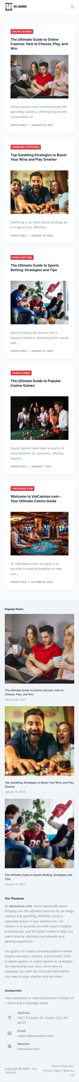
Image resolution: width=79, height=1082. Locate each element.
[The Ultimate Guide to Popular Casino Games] (40, 418)
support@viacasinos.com (35, 1036)
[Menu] (72, 6)
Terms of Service (61, 1066)
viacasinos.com (28, 1049)
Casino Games (21, 373)
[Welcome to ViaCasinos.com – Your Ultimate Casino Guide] (40, 533)
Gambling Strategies (25, 146)
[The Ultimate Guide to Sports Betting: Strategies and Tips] (40, 302)
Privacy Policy (52, 1070)
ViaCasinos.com (22, 488)
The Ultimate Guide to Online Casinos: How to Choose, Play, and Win (39, 43)
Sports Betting (22, 257)
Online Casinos (22, 31)
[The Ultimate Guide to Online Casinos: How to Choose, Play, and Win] (40, 76)
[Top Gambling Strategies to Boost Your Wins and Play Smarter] (40, 192)
